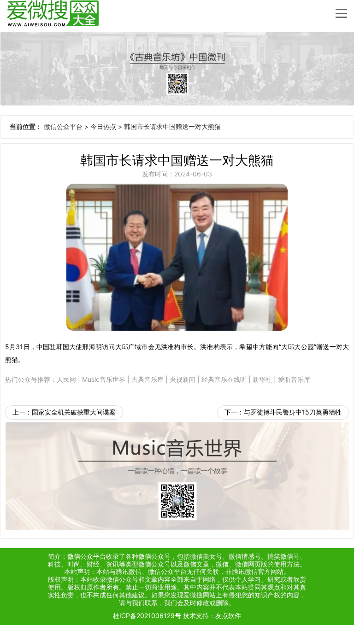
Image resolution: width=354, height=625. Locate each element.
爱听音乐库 (294, 379)
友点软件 (228, 615)
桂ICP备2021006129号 (147, 615)
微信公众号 (154, 556)
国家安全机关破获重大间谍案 (74, 412)
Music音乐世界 (103, 379)
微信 (222, 564)
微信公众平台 (63, 126)
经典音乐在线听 (224, 379)
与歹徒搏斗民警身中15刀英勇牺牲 (293, 412)
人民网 (66, 379)
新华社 (262, 379)
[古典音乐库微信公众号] (177, 68)
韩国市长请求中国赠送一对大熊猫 (172, 126)
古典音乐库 (147, 379)
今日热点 (103, 126)
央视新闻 (182, 379)
